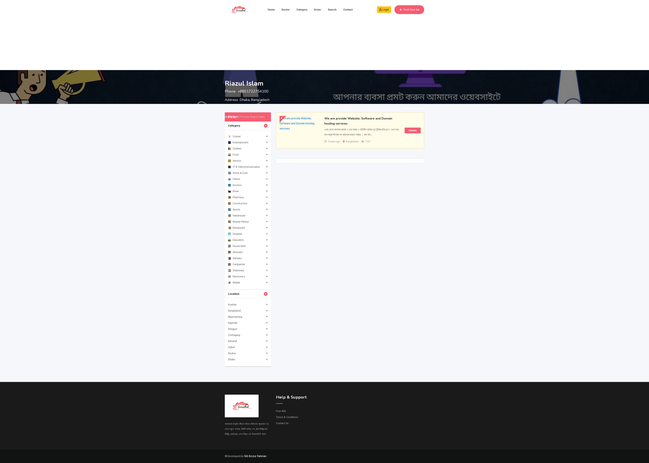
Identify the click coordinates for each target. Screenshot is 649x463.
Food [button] (235, 154)
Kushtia (232, 304)
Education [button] (238, 239)
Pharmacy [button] (238, 197)
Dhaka (231, 359)
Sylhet (231, 347)
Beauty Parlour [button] (241, 221)
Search (332, 9)
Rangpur (232, 328)
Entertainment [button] (240, 142)
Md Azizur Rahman (255, 456)
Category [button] (234, 125)
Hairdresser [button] (239, 215)
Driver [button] (236, 191)
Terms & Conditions (287, 417)
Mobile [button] (236, 282)
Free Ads (281, 411)
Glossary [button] (238, 252)
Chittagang (234, 335)
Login (385, 9)
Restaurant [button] (239, 227)
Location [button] (233, 293)
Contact (348, 9)
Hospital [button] (237, 233)
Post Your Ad (411, 9)
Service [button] (237, 160)
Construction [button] (240, 203)
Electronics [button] (239, 276)
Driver (317, 9)
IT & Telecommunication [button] (246, 166)
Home (271, 9)
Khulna (232, 353)
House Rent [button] (239, 246)
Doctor (286, 9)
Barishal (232, 341)
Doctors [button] (237, 185)
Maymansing (235, 316)
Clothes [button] (237, 148)
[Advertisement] (324, 44)
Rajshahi (232, 322)
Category (301, 9)
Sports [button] (236, 209)
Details (413, 130)
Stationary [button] (238, 270)
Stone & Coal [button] (240, 172)
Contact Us (282, 423)
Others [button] (236, 179)
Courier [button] (237, 136)
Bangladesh (234, 310)
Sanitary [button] (237, 258)
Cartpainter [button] (239, 264)
